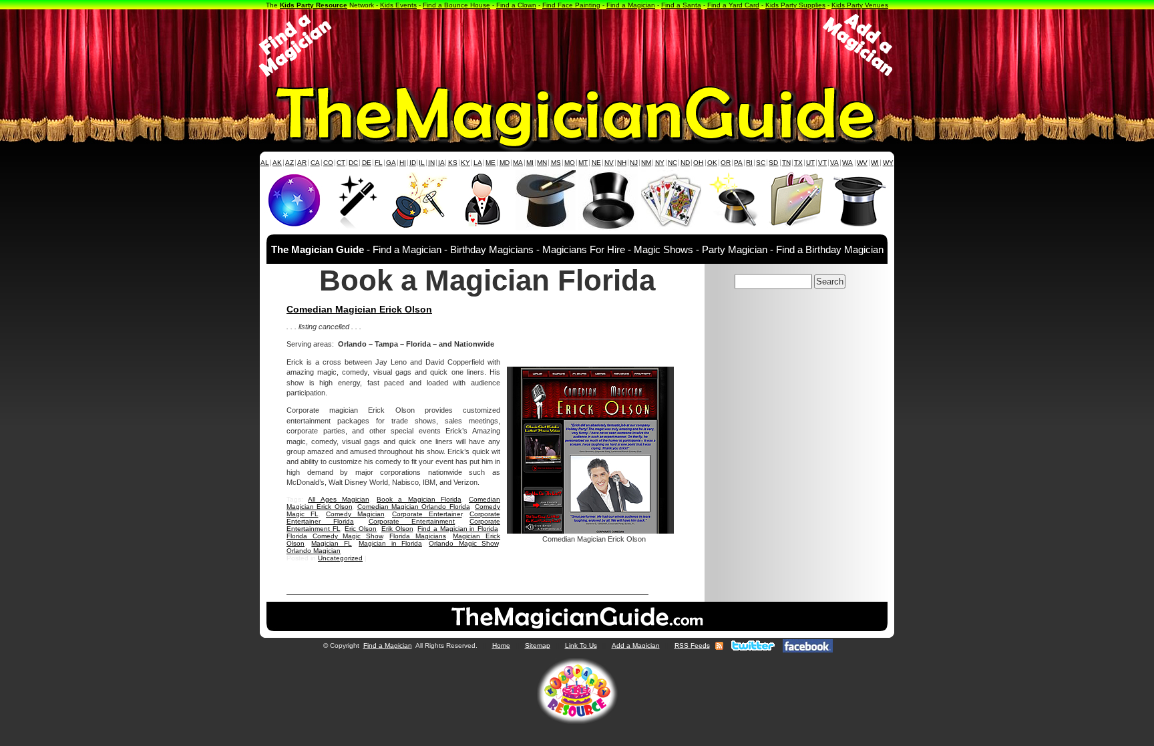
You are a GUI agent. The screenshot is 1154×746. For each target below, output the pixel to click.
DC (353, 162)
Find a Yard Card (733, 5)
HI (402, 162)
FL (379, 162)
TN (786, 162)
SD (773, 162)
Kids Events (398, 5)
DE (366, 162)
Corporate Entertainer (427, 514)
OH (698, 162)
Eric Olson (361, 528)
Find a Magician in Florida (457, 528)
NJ (634, 162)
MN (542, 162)
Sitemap (537, 645)
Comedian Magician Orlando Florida (413, 506)
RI (749, 162)
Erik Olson (397, 528)
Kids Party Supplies (795, 5)
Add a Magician (636, 645)
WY (888, 162)
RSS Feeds (692, 645)
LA (477, 162)
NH (621, 162)
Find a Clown (516, 5)
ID (412, 162)
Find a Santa (681, 5)
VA (834, 162)
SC (760, 162)
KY (465, 162)
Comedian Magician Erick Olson (359, 309)
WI (875, 162)
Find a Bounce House (456, 5)
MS (556, 162)
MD (505, 162)
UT (810, 162)
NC (672, 162)
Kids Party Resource (313, 5)
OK (712, 162)
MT (583, 162)
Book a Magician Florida (419, 499)
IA (441, 162)
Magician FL (331, 543)
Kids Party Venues (859, 5)
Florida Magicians (417, 536)
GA (391, 162)
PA (738, 162)
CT (341, 162)
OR (726, 162)
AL (264, 162)
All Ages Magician (338, 499)
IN (431, 162)
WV (862, 162)
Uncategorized (340, 558)
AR (302, 162)
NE (596, 162)
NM (646, 162)
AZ (289, 162)
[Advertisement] (577, 45)
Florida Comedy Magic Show (334, 536)
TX (798, 162)
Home (501, 645)
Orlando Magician (313, 550)
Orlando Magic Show (463, 543)
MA (518, 162)
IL (422, 162)
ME (491, 162)
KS (452, 162)
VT (822, 162)
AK (277, 162)
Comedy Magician (355, 514)
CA (315, 162)
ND (685, 162)
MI (530, 162)
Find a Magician (630, 5)
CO (328, 162)
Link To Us (581, 645)
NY (659, 162)
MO (569, 162)
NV (609, 162)
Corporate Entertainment (412, 521)
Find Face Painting (571, 5)
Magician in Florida (390, 543)
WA (847, 162)
